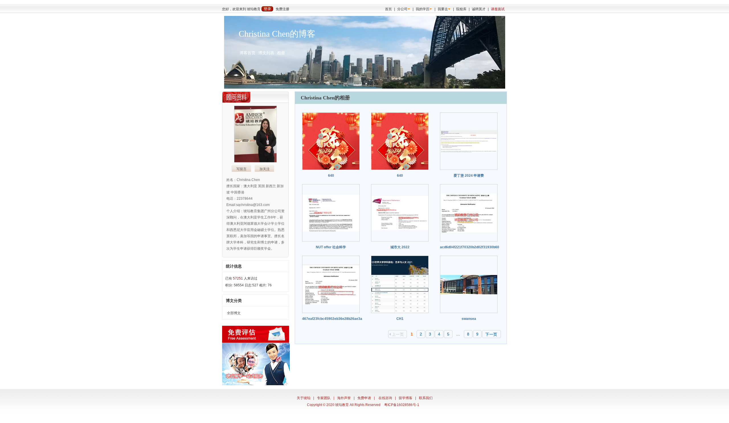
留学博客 (405, 398)
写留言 (241, 169)
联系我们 (426, 398)
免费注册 (282, 9)
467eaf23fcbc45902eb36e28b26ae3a (332, 319)
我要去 (443, 9)
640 (331, 176)
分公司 (402, 9)
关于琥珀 (303, 398)
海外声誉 (344, 398)
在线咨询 (385, 398)
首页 (388, 9)
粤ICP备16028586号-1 (401, 405)
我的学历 (422, 9)
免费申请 (364, 398)
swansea (469, 319)
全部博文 (234, 313)
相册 (281, 53)
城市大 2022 (399, 247)
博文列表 (266, 53)
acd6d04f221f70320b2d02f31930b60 (469, 247)
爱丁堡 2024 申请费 (469, 176)
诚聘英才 (479, 9)
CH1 (400, 319)
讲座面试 (498, 9)
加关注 (264, 169)
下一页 (491, 334)
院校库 (461, 9)
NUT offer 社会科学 (331, 247)
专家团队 (324, 398)
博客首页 (247, 53)
